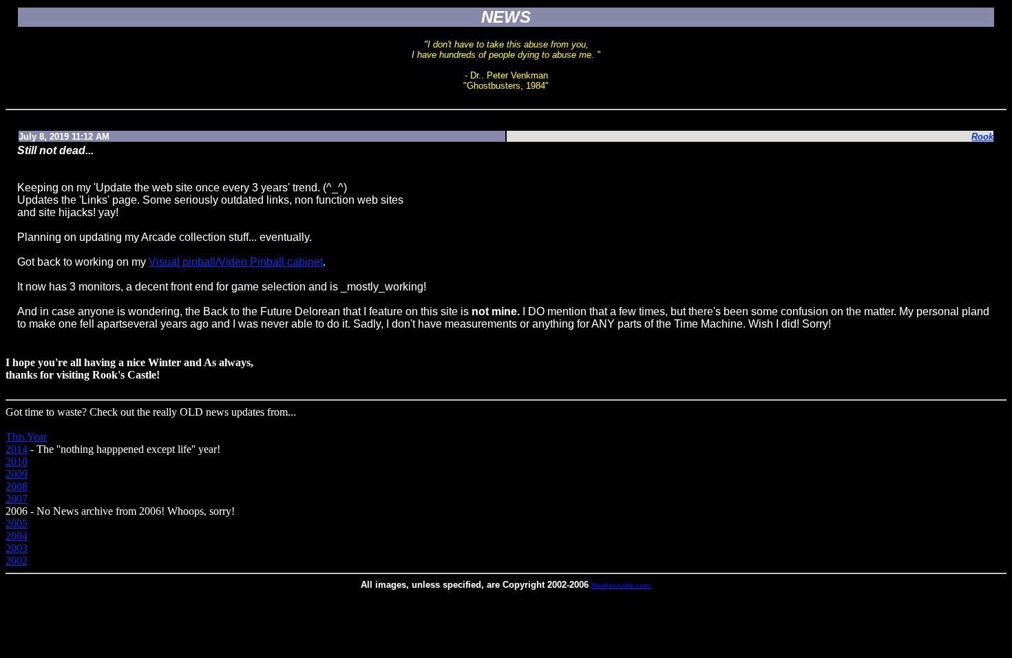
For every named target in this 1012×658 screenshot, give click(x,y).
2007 (17, 499)
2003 (17, 548)
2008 (17, 486)
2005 (17, 523)
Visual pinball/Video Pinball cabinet (236, 262)
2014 (17, 449)
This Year (26, 437)
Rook (982, 136)
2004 (17, 536)
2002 (17, 560)
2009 (17, 474)
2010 (17, 461)
